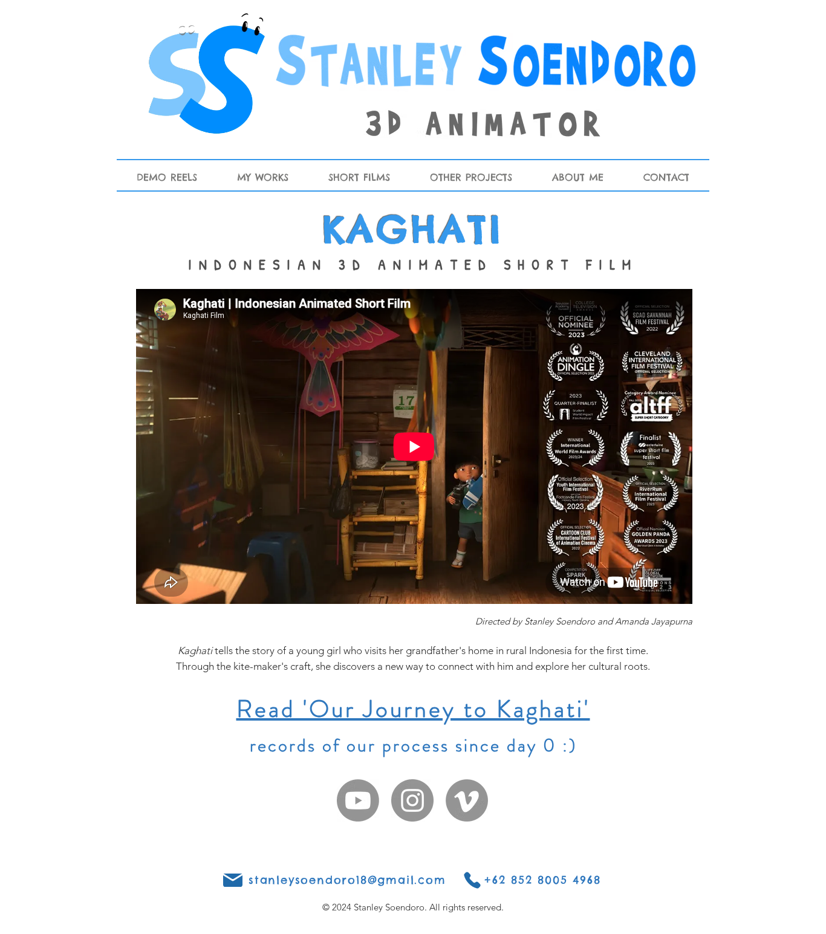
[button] (262, 177)
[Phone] (232, 880)
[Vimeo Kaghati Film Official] (467, 800)
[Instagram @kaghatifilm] (412, 800)
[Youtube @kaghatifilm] (358, 800)
